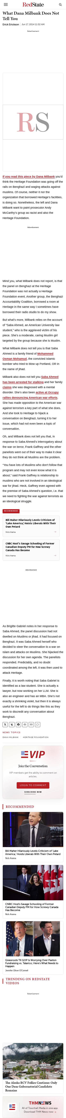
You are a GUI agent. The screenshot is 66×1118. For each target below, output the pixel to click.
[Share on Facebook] (18, 724)
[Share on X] (5, 724)
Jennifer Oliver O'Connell (16, 970)
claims (7, 387)
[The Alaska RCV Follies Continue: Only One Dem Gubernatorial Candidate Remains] (33, 1061)
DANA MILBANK (10, 737)
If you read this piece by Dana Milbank (29, 176)
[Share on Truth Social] (12, 724)
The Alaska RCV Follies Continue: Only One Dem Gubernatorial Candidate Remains (31, 1086)
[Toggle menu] (6, 4)
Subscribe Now (33, 792)
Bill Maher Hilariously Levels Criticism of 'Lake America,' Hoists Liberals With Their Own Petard (32, 852)
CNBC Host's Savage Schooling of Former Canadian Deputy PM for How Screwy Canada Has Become (31, 907)
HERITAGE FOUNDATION (36, 737)
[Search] (60, 4)
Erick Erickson (11, 24)
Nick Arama (10, 858)
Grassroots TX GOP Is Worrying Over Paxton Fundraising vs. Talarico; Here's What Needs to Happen (31, 963)
